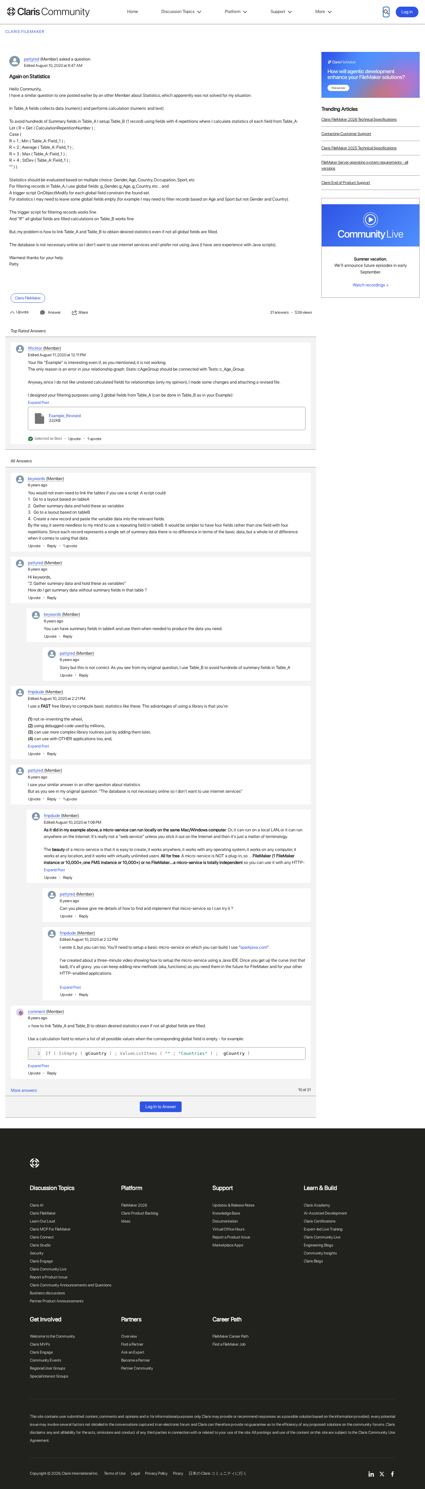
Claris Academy (317, 1205)
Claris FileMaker (43, 1213)
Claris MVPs (40, 1344)
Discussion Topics (178, 11)
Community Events (45, 1360)
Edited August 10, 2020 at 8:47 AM (53, 65)
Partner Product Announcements (57, 1301)
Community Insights (320, 1253)
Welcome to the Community (52, 1336)
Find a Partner (132, 1344)
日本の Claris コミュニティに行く (218, 1473)
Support (278, 11)
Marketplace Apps (227, 1245)
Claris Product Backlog (139, 1213)
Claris (34, 1163)
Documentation (225, 1221)
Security (36, 1253)
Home (132, 11)
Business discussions (47, 1293)
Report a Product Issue (48, 1277)
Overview (129, 1336)
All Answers (21, 460)
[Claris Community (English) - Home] (48, 12)
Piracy (178, 1473)
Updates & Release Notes (233, 1205)
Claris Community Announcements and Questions (71, 1285)
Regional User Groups (47, 1368)
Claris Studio (40, 1245)
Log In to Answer (160, 1106)
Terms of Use (115, 1473)
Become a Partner (135, 1360)
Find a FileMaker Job (229, 1344)
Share (83, 312)
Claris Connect (42, 1237)
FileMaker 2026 (134, 1205)
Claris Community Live (48, 1269)
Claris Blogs (313, 1261)
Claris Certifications (320, 1221)
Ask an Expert (132, 1352)
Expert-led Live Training (323, 1229)
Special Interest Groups (49, 1376)
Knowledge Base (226, 1213)
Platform (232, 11)
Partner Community (137, 1368)
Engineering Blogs (318, 1245)
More (320, 11)
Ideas (125, 1221)
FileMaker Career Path (230, 1336)
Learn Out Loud (42, 1221)
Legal (135, 1473)
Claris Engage (41, 1261)
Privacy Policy (156, 1473)
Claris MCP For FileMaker (50, 1229)
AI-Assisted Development (325, 1213)
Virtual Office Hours (228, 1229)
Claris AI (36, 1205)
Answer (54, 312)
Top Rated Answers (28, 330)
